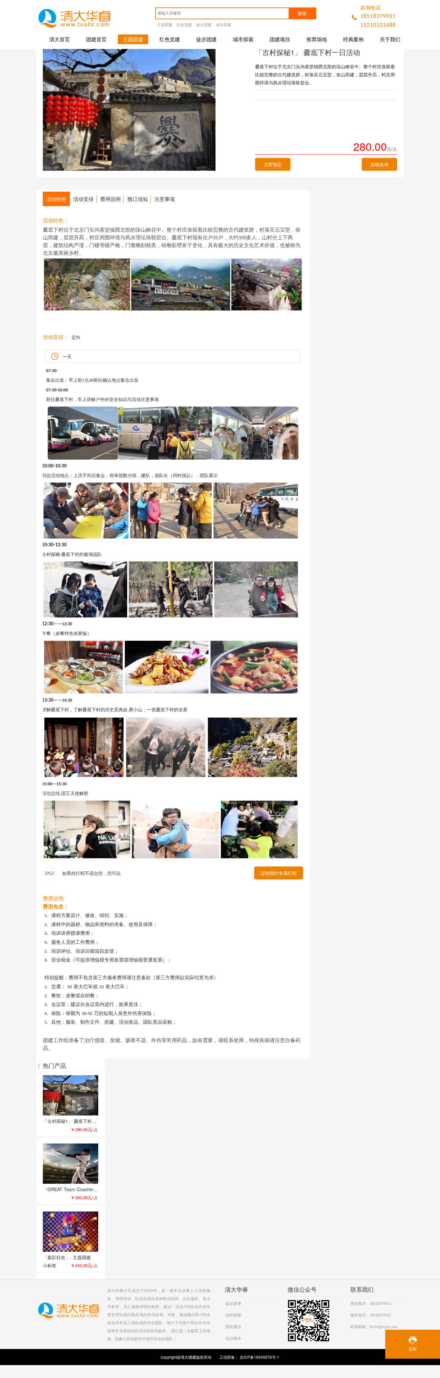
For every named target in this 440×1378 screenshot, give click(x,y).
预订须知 (137, 199)
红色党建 (184, 25)
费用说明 (110, 199)
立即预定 (273, 164)
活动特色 (56, 199)
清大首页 (59, 39)
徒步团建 (204, 25)
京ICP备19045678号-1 (259, 1357)
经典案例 (353, 39)
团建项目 (280, 39)
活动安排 (83, 199)
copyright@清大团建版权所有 (187, 1357)
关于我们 (390, 39)
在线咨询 (379, 164)
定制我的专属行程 (279, 873)
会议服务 (233, 1339)
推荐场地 (316, 39)
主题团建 (164, 25)
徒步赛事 (233, 1304)
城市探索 (223, 25)
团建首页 (96, 39)
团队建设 (233, 1327)
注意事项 (164, 199)
